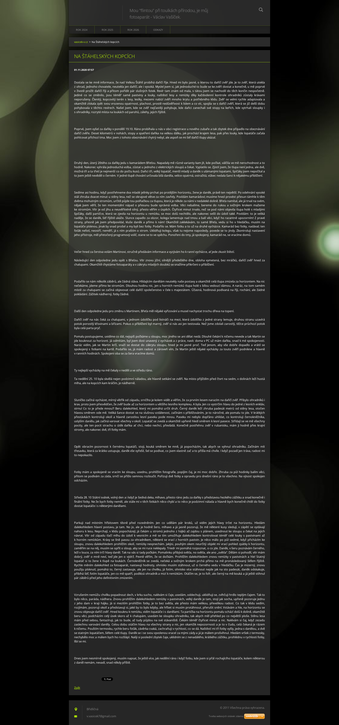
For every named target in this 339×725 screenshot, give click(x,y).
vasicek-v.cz (81, 42)
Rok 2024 (81, 29)
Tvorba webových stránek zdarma (226, 716)
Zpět (77, 688)
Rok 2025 (107, 29)
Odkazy (158, 29)
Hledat (261, 10)
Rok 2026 (133, 29)
